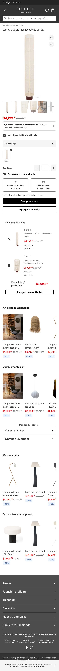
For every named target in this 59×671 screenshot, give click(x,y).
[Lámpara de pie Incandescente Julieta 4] (33, 107)
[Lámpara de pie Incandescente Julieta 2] (16, 107)
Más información (39, 666)
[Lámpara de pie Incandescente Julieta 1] (7, 107)
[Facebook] (27, 647)
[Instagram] (31, 647)
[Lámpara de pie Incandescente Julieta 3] (24, 107)
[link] (13, 336)
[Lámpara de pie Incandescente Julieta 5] (42, 107)
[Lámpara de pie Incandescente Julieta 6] (51, 107)
